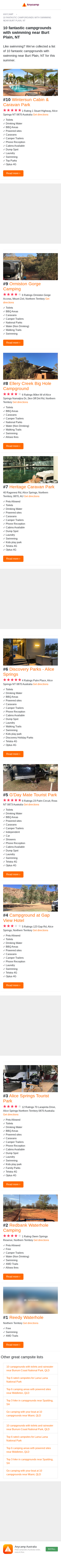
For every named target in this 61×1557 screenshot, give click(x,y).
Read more (13, 173)
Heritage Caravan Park (31, 486)
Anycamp (8, 14)
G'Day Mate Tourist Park (33, 794)
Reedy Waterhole (26, 1317)
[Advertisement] (30, 213)
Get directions (40, 114)
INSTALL (52, 1549)
